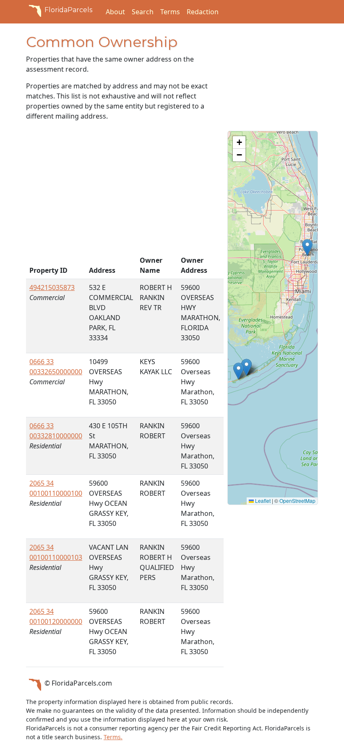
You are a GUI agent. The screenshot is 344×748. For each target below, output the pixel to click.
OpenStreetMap (297, 500)
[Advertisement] (121, 189)
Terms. (113, 737)
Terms (170, 11)
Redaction (203, 11)
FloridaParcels (68, 10)
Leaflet (262, 500)
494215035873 (52, 287)
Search (143, 11)
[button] (307, 247)
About (115, 11)
